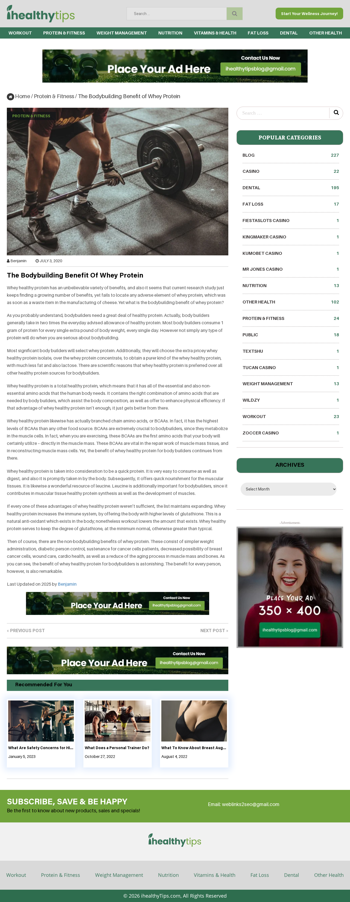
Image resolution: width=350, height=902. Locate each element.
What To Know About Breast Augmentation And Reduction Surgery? (194, 748)
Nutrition (170, 33)
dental (289, 33)
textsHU (291, 351)
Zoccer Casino (291, 433)
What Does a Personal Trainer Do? (117, 748)
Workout (20, 33)
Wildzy (291, 400)
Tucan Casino (291, 367)
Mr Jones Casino (291, 269)
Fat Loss (258, 33)
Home (22, 96)
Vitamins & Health (215, 33)
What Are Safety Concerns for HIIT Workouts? (41, 748)
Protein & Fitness (64, 33)
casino (291, 171)
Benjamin (18, 260)
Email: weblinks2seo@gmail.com (243, 804)
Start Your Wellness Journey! (309, 13)
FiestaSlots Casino (291, 220)
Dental (291, 875)
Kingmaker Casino (291, 237)
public (291, 334)
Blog (291, 155)
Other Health (325, 33)
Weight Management (122, 33)
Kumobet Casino (291, 253)
